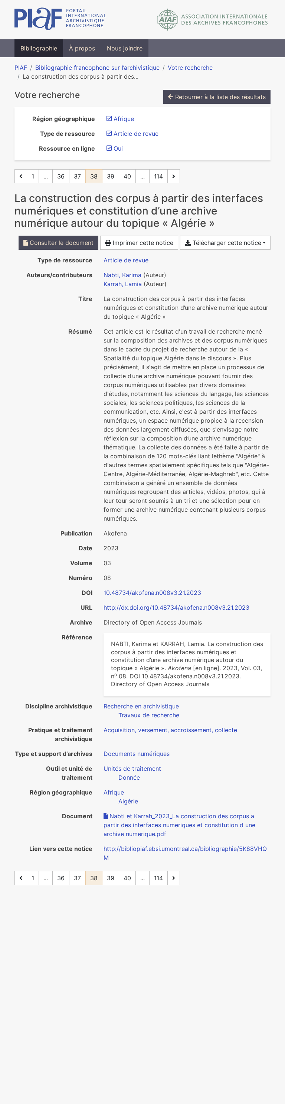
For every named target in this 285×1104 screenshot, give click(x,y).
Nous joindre (124, 48)
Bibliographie (38, 48)
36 (61, 176)
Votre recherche (190, 67)
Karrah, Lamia (123, 284)
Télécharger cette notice (226, 242)
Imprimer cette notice (142, 242)
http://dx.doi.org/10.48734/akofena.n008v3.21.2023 (176, 607)
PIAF (20, 67)
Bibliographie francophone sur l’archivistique (97, 67)
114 (158, 176)
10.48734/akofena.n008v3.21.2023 (152, 592)
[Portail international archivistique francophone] (60, 19)
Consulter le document (61, 242)
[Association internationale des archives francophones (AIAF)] (212, 19)
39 (110, 176)
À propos (82, 48)
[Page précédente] (20, 176)
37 (77, 176)
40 (127, 176)
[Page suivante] (173, 176)
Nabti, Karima (122, 275)
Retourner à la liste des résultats (219, 97)
